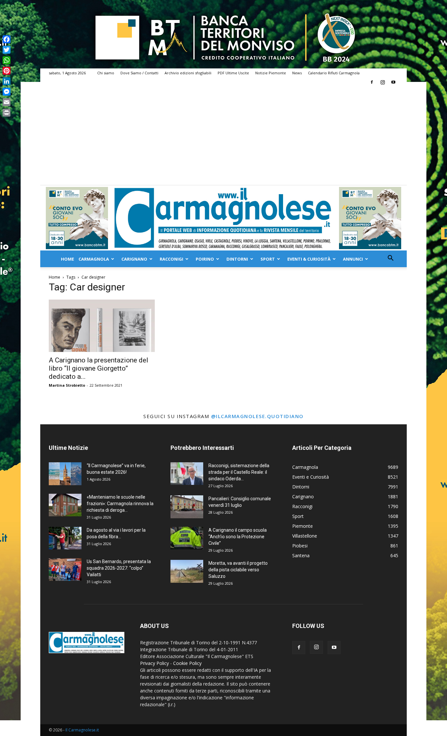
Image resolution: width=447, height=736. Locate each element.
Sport (267, 259)
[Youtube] (393, 82)
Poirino (205, 259)
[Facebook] (372, 82)
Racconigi (171, 259)
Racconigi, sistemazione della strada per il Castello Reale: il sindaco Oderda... (238, 472)
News (297, 72)
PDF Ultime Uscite (233, 72)
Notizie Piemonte (270, 72)
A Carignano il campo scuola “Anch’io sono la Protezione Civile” (237, 536)
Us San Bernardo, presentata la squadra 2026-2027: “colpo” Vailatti (119, 568)
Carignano (134, 259)
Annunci (353, 259)
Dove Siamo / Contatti (139, 72)
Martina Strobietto (67, 385)
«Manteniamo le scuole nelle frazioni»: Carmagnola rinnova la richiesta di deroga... (120, 503)
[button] (390, 259)
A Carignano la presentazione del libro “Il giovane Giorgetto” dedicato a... (98, 368)
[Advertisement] (223, 136)
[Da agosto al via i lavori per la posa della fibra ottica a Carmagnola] (65, 538)
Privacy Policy (154, 663)
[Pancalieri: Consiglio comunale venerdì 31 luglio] (186, 506)
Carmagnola (94, 259)
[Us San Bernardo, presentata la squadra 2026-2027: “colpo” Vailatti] (65, 569)
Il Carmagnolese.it (82, 730)
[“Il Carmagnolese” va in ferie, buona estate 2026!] (65, 473)
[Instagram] (382, 82)
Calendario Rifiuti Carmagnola (334, 72)
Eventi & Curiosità (309, 259)
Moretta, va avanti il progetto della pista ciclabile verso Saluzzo (238, 570)
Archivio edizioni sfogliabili (188, 72)
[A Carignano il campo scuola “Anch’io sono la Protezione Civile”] (186, 538)
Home (67, 259)
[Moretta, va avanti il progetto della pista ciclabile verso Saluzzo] (186, 571)
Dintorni (237, 259)
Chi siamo (105, 72)
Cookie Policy (187, 663)
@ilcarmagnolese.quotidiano (257, 416)
